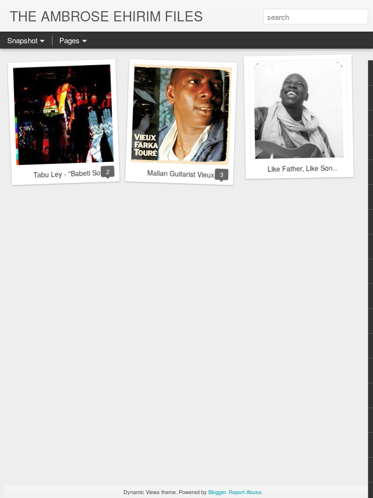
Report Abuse (245, 492)
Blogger (217, 492)
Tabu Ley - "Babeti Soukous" (77, 173)
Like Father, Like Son (300, 168)
